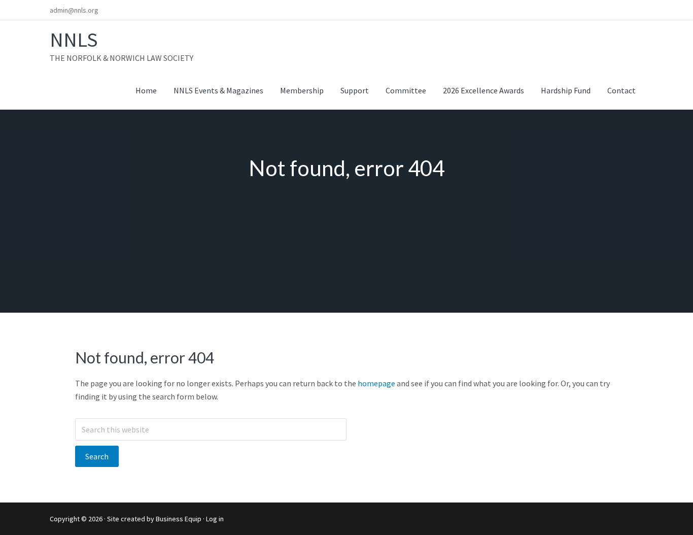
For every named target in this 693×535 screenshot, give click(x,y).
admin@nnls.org (74, 10)
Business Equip (178, 518)
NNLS (74, 39)
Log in (215, 518)
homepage (376, 383)
